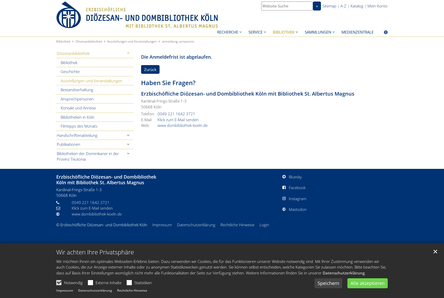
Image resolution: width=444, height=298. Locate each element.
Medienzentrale (357, 32)
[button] (128, 53)
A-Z (343, 5)
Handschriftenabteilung (77, 135)
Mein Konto (377, 5)
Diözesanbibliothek (89, 41)
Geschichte (70, 71)
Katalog (356, 5)
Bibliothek (63, 41)
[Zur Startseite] (137, 14)
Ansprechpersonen (77, 98)
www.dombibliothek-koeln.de (183, 125)
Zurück (150, 69)
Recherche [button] (227, 32)
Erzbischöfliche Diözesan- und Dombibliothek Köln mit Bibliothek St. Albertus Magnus (247, 93)
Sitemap (329, 5)
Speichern (328, 283)
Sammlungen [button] (318, 32)
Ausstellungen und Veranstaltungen (132, 41)
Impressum (64, 290)
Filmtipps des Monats (79, 126)
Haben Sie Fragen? (168, 83)
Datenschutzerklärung (344, 272)
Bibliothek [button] (283, 32)
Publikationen (68, 144)
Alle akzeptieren (367, 283)
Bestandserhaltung (77, 89)
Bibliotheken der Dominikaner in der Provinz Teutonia (88, 156)
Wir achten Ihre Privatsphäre (95, 252)
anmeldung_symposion (178, 41)
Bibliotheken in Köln (78, 117)
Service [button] (255, 32)
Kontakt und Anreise (78, 107)
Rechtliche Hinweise (132, 290)
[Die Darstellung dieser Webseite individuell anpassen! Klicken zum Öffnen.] (382, 33)
